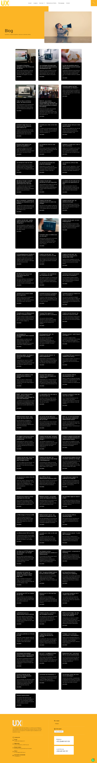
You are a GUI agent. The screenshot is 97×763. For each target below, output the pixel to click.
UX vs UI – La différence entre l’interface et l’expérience (47, 654)
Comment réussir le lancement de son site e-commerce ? (70, 274)
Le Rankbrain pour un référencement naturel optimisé (25, 613)
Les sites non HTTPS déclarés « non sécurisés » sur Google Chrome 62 (25, 553)
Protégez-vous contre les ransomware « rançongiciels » (70, 634)
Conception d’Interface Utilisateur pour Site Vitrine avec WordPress (25, 67)
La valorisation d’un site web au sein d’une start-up (48, 395)
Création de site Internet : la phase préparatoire (47, 355)
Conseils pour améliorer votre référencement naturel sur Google (25, 376)
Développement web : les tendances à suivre (46, 334)
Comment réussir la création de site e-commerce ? (71, 294)
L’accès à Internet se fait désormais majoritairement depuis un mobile (24, 676)
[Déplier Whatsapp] (92, 760)
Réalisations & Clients (51, 3)
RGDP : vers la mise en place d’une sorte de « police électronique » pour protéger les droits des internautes (25, 396)
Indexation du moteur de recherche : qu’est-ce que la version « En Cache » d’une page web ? (24, 574)
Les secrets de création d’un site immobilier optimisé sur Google (71, 458)
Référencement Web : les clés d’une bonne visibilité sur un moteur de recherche (70, 614)
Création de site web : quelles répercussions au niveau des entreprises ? (25, 221)
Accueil (29, 3)
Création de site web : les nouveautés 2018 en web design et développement (48, 459)
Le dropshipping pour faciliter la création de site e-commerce (25, 255)
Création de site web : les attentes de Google (69, 201)
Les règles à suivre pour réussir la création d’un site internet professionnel (25, 438)
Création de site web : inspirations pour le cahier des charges (47, 202)
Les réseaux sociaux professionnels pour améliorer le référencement (48, 553)
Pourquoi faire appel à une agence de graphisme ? (24, 145)
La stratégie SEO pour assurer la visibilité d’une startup (71, 355)
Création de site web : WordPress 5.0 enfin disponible (48, 181)
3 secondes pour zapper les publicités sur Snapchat (70, 477)
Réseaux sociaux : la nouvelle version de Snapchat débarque (48, 497)
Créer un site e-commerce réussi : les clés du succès (24, 101)
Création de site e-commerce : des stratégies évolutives (47, 613)
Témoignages (61, 3)
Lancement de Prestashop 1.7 (47, 674)
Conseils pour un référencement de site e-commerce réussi (25, 313)
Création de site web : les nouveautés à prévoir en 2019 (47, 255)
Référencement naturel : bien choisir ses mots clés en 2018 (25, 417)
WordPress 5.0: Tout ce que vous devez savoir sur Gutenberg (24, 275)
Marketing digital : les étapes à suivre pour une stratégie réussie (25, 356)
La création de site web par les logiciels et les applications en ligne (70, 182)
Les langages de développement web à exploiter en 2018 (25, 335)
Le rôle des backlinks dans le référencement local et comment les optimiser (71, 67)
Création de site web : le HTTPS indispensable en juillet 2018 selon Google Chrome (25, 459)
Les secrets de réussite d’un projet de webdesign (47, 163)
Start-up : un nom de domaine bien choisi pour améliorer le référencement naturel (70, 418)
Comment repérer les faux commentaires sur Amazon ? (70, 87)
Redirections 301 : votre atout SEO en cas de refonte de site (70, 654)
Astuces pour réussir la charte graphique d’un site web (25, 497)
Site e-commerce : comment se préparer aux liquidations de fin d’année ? (25, 202)
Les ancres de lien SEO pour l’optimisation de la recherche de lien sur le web (48, 418)
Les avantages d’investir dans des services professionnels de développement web (48, 67)
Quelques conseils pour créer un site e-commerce (71, 145)
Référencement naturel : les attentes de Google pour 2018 (47, 515)
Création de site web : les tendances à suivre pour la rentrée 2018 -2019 (69, 256)
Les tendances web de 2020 (24, 162)
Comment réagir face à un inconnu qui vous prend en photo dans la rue (24, 126)
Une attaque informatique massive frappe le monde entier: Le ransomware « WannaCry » (25, 655)
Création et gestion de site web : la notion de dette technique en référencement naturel (71, 438)
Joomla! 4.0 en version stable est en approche (25, 294)
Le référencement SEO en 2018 (25, 533)
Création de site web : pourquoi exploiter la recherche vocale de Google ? (48, 438)
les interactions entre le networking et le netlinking (69, 573)
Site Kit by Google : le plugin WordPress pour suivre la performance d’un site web (24, 182)
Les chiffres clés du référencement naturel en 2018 (47, 477)
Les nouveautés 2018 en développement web (69, 375)
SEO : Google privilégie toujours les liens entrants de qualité (48, 573)
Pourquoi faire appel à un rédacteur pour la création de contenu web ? (47, 376)
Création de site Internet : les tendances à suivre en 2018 (70, 313)
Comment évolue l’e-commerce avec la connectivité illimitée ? (48, 294)
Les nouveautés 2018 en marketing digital (69, 515)
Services (41, 3)
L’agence (35, 3)
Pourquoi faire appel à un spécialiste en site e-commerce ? (48, 314)
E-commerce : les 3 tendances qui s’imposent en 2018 (47, 274)
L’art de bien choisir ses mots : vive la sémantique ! (70, 675)
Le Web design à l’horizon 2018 (25, 515)
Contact (68, 3)
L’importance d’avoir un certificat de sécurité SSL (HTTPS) (46, 635)
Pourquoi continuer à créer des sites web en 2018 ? (71, 395)
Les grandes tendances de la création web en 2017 (70, 594)
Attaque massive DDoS (23, 695)
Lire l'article (19, 76)
